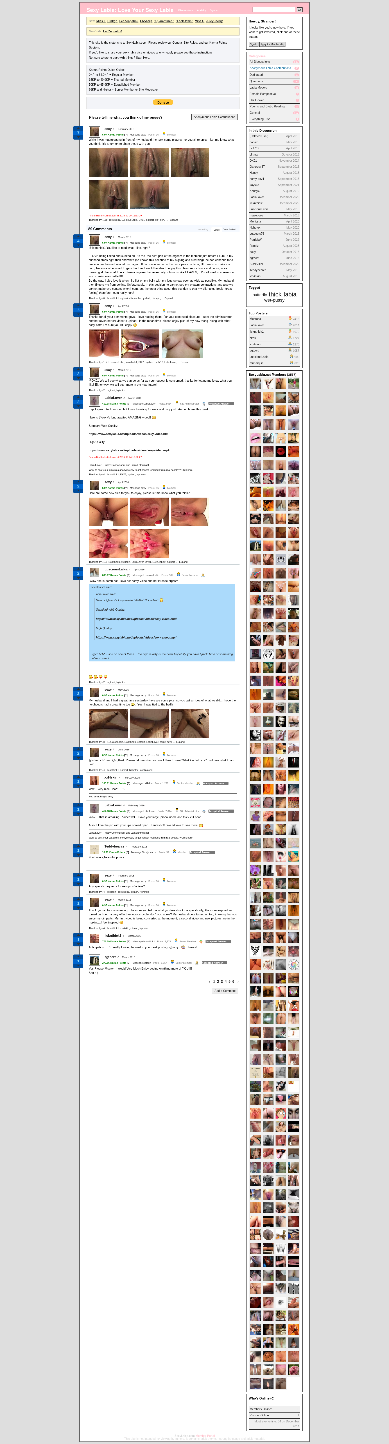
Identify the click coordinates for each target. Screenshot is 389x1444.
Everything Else (260, 119)
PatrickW (256, 239)
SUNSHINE (257, 264)
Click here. (187, 470)
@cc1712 (98, 654)
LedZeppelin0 (128, 21)
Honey (155, 298)
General (255, 112)
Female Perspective (263, 94)
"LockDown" (184, 21)
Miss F (101, 21)
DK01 (142, 219)
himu (253, 338)
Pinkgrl (112, 21)
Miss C (199, 21)
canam (254, 142)
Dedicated (256, 74)
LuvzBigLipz (159, 562)
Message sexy (138, 134)
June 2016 (123, 749)
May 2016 (123, 689)
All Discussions (260, 61)
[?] (126, 134)
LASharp (146, 21)
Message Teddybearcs (143, 852)
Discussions (185, 10)
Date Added (229, 229)
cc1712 (159, 362)
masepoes (256, 215)
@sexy (103, 417)
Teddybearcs (114, 846)
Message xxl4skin (142, 783)
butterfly (260, 295)
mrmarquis (256, 363)
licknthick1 (114, 219)
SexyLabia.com (136, 42)
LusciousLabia (129, 219)
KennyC (255, 191)
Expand (174, 219)
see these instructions (198, 52)
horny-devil (144, 298)
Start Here (142, 57)
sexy (108, 129)
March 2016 (124, 237)
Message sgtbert (142, 962)
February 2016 (126, 129)
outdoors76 (257, 233)
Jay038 (254, 185)
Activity (201, 10)
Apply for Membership (272, 44)
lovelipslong (146, 770)
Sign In (213, 10)
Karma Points (98, 69)
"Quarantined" (164, 21)
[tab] (274, 68)
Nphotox (121, 390)
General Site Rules (184, 42)
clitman (133, 298)
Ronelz (254, 245)
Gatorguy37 (257, 166)
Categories (257, 56)
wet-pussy (274, 300)
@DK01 (94, 380)
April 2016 (123, 306)
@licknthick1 (97, 247)
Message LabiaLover (144, 403)
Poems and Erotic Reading (267, 106)
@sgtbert (118, 760)
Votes (217, 229)
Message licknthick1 (144, 941)
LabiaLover (170, 362)
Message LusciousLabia (146, 575)
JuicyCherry (214, 21)
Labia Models (258, 87)
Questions (256, 81)
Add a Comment (225, 990)
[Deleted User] (259, 136)
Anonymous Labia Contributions (214, 117)
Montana (255, 221)
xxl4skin (159, 219)
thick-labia (282, 294)
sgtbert (150, 219)
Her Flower (257, 100)
